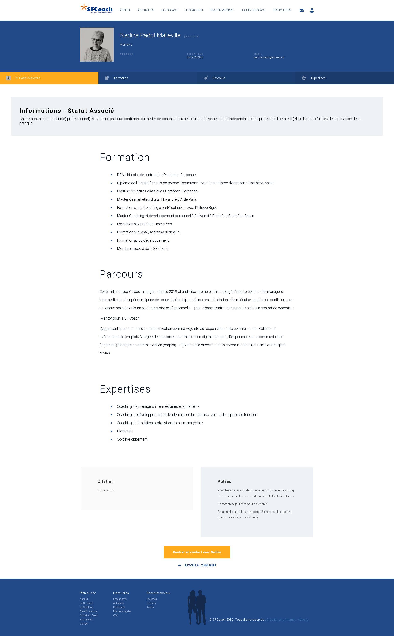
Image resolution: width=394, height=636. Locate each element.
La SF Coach (86, 603)
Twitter (150, 607)
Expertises (318, 78)
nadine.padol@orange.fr (269, 57)
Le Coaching (86, 607)
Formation (120, 78)
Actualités (145, 10)
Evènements (86, 619)
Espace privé (120, 599)
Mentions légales (122, 611)
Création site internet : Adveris (287, 619)
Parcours (218, 78)
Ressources (282, 10)
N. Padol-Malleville (27, 78)
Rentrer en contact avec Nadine (197, 552)
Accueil (125, 10)
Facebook (152, 599)
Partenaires (119, 607)
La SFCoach (169, 10)
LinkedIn (151, 603)
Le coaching (194, 10)
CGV (115, 615)
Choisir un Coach (89, 615)
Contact (84, 623)
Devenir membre (222, 10)
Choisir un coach (253, 10)
